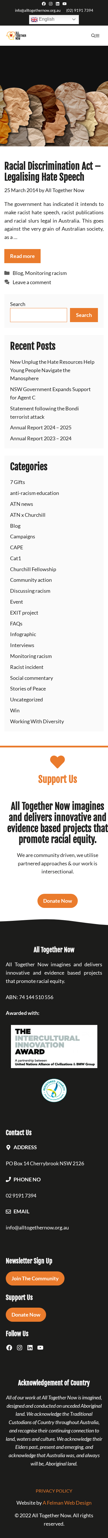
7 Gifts (17, 482)
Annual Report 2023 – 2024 (40, 438)
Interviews (22, 645)
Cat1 (15, 558)
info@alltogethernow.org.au (37, 10)
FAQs (16, 623)
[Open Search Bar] (93, 35)
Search (17, 304)
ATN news (21, 504)
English (46, 19)
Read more (22, 256)
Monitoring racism (46, 273)
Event (16, 601)
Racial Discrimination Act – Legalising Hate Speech (52, 171)
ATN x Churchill (28, 515)
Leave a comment (32, 282)
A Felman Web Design (67, 1502)
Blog (18, 273)
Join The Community (35, 1278)
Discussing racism (30, 591)
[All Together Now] (16, 35)
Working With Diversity (37, 721)
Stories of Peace (28, 688)
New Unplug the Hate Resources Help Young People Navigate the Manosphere (52, 370)
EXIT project (24, 612)
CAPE (16, 547)
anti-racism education (34, 493)
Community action (31, 580)
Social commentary (31, 678)
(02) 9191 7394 (79, 10)
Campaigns (22, 536)
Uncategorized (26, 699)
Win (15, 710)
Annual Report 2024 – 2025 (40, 427)
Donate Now (57, 901)
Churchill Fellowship (33, 569)
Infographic (23, 634)
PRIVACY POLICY (54, 1490)
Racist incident (26, 667)
